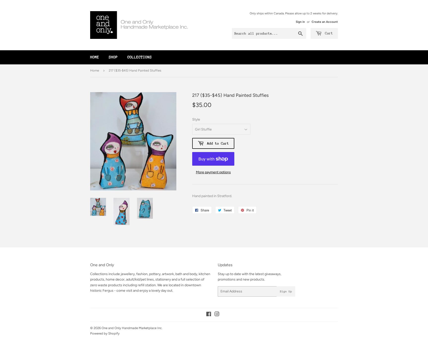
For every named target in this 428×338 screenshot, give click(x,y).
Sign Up (286, 291)
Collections (139, 57)
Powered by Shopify (105, 333)
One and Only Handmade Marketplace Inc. (132, 328)
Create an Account (325, 22)
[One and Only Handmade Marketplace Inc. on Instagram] (216, 315)
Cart (328, 33)
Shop (113, 57)
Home (94, 57)
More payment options (213, 172)
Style (196, 119)
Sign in (300, 22)
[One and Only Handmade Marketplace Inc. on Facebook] (208, 315)
